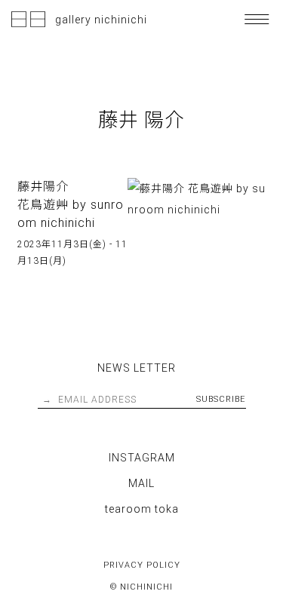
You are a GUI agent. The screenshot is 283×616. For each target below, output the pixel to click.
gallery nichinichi (101, 20)
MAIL (141, 483)
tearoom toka (142, 509)
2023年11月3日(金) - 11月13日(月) (72, 252)
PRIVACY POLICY (141, 565)
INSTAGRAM (142, 458)
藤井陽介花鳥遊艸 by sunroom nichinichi (70, 204)
